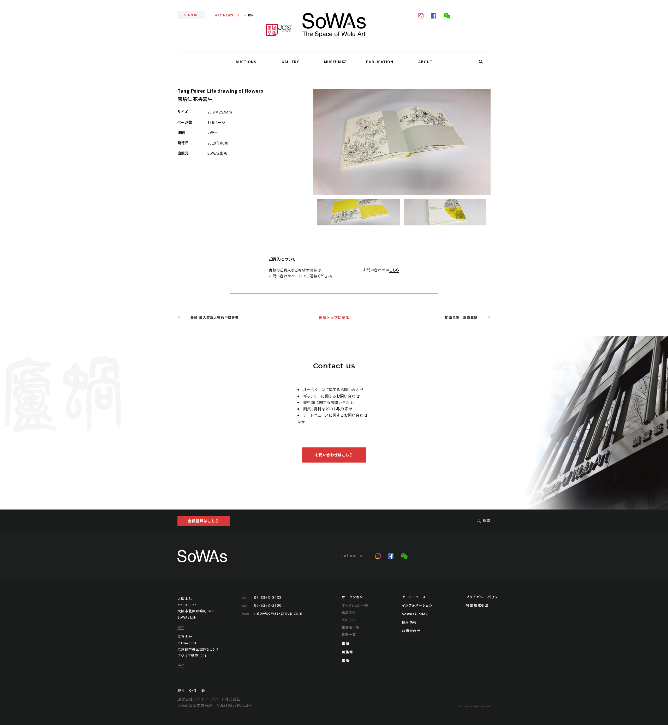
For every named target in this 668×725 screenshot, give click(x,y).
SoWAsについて (415, 613)
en (203, 690)
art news (224, 15)
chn (192, 690)
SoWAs (334, 25)
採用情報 (409, 622)
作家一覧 (349, 634)
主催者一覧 (350, 627)
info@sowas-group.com (272, 613)
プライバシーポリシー (484, 596)
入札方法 (349, 620)
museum (332, 61)
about (425, 61)
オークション (352, 596)
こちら (394, 269)
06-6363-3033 (262, 597)
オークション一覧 (355, 605)
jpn (180, 690)
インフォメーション (417, 605)
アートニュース (414, 596)
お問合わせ (411, 630)
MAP (180, 626)
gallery (290, 61)
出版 (345, 660)
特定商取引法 (477, 605)
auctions (246, 61)
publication (379, 61)
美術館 (347, 651)
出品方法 (349, 612)
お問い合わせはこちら (334, 454)
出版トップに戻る (334, 317)
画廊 (345, 643)
